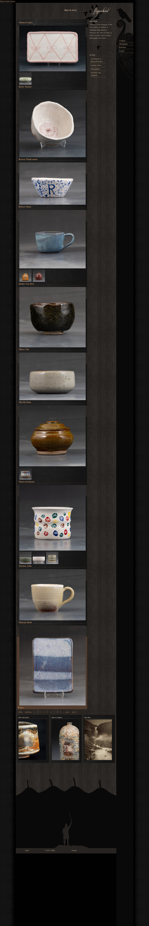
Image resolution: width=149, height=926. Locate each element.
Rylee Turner (25, 86)
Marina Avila (25, 566)
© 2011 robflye (50, 850)
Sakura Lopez (26, 22)
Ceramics (122, 41)
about (27, 850)
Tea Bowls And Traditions (96, 74)
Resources (122, 47)
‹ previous (28, 712)
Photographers (95, 69)
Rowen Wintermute (28, 159)
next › (68, 712)
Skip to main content (7, 1)
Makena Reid (25, 622)
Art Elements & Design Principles (96, 60)
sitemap (73, 850)
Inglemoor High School (97, 30)
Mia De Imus (25, 402)
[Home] (101, 16)
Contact (121, 51)
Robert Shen (25, 206)
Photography (123, 44)
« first (20, 712)
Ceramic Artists (96, 65)
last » (74, 712)
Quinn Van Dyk (26, 283)
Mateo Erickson (26, 481)
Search (64, 10)
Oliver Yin (24, 349)
